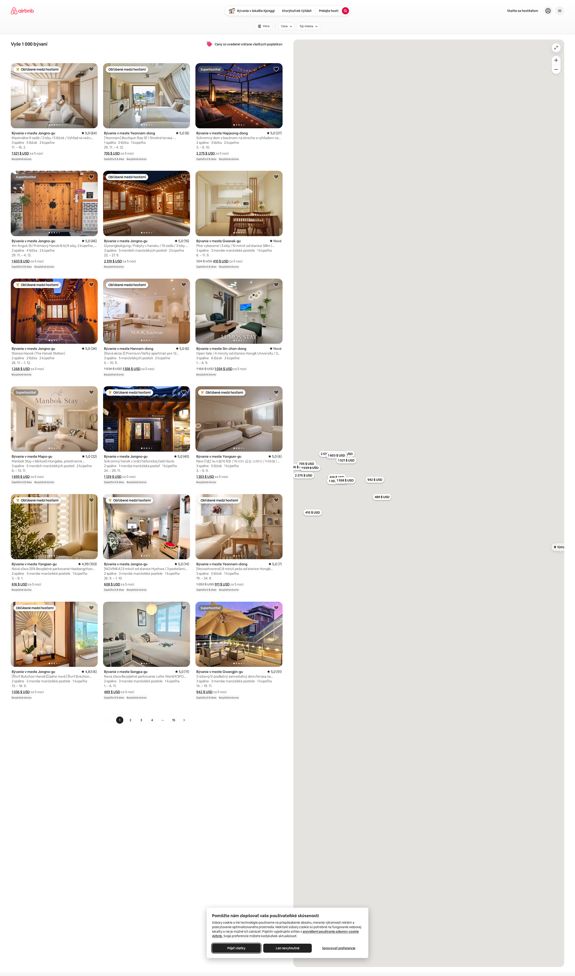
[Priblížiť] (556, 60)
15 (173, 720)
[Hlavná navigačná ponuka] (559, 10)
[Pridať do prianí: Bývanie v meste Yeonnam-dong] (183, 69)
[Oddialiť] (556, 69)
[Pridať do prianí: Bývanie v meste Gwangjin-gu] (276, 607)
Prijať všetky (236, 948)
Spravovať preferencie (338, 948)
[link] (109, 720)
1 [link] (119, 720)
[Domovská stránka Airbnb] (22, 11)
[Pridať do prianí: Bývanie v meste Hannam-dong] (183, 284)
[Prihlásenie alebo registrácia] (548, 10)
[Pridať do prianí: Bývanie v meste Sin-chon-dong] (276, 284)
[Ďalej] (184, 720)
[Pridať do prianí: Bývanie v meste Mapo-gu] (91, 392)
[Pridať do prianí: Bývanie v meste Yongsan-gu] (276, 392)
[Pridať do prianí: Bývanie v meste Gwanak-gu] (276, 176)
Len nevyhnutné (287, 948)
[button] (20, 153)
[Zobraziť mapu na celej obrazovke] (556, 47)
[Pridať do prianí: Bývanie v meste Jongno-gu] (91, 69)
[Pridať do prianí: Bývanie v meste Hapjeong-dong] (276, 69)
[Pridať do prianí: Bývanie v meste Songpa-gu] (183, 607)
